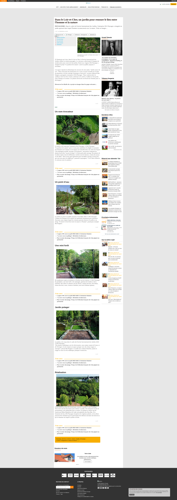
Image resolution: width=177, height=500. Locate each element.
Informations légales (81, 491)
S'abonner (173, 4)
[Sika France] (82, 473)
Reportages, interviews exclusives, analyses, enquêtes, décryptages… (71, 439)
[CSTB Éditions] (100, 473)
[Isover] (76, 473)
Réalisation (59, 44)
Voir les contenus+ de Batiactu (62, 491)
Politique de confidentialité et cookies (85, 495)
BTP (57, 7)
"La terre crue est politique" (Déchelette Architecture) (71, 93)
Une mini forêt (60, 40)
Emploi (17, 0)
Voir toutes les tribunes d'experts (112, 109)
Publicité (79, 485)
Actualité (3, 0)
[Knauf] (88, 473)
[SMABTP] (112, 473)
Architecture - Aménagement (81, 34)
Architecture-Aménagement (69, 7)
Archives (58, 489)
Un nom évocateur (61, 37)
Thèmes (58, 492)
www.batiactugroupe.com (102, 483)
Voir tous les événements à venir (112, 234)
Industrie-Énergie (93, 7)
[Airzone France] (64, 473)
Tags (61, 492)
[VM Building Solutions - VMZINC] (70, 473)
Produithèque (11, 0)
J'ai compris (132, 494)
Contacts (79, 483)
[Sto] (94, 473)
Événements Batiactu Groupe (83, 490)
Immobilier (83, 7)
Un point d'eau (60, 39)
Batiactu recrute (80, 488)
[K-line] (106, 473)
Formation (23, 0)
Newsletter (174, 0)
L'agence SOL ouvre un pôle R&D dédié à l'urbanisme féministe (74, 91)
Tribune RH (104, 7)
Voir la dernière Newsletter (62, 487)
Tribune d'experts (115, 7)
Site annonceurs (81, 493)
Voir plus (112, 72)
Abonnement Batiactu (82, 486)
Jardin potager (60, 42)
